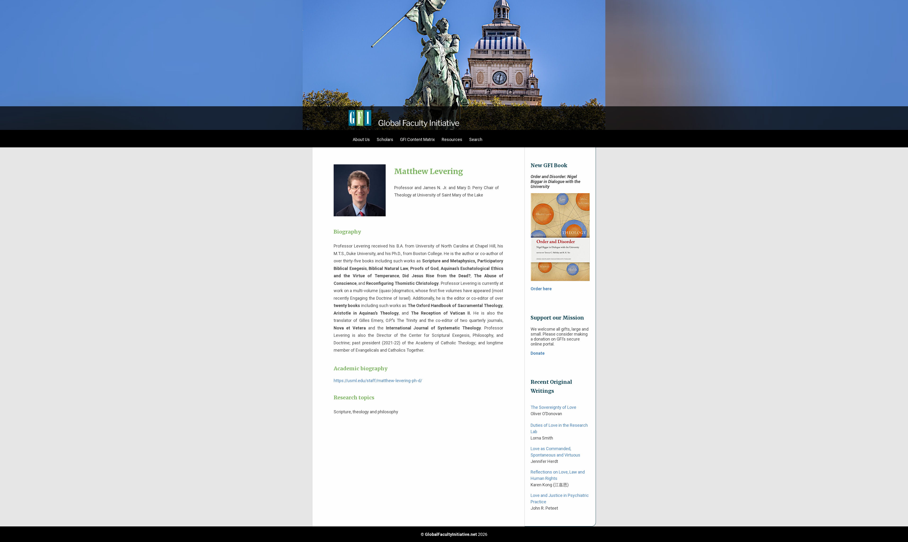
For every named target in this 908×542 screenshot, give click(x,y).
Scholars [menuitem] (385, 139)
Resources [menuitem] (452, 139)
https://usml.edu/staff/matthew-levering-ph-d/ (378, 380)
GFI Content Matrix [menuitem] (417, 139)
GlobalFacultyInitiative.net (451, 534)
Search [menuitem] (475, 139)
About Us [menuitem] (361, 139)
